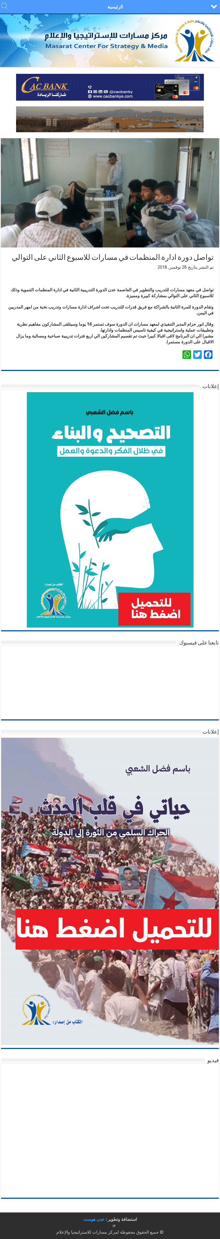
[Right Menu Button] (214, 6)
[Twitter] (114, 1226)
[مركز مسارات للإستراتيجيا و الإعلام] (110, 40)
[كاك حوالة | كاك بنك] (110, 86)
